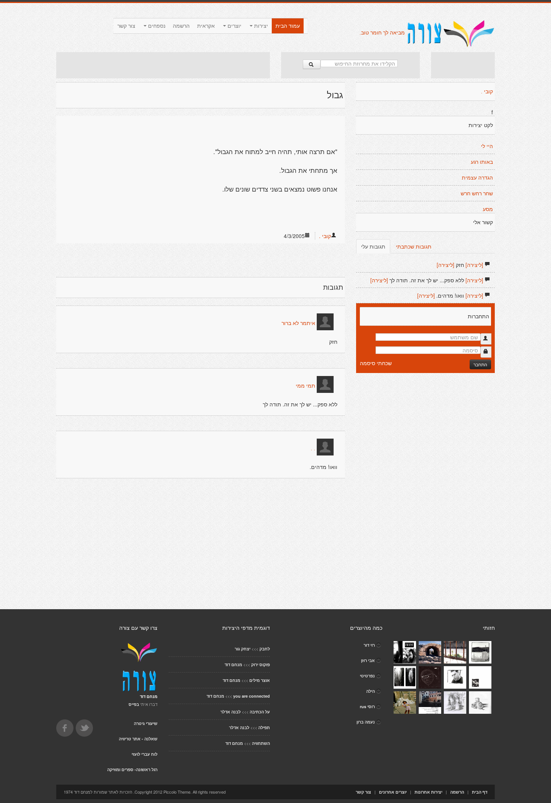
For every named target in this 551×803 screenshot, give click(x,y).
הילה (370, 691)
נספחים (156, 26)
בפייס (134, 704)
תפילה (264, 727)
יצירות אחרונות (428, 792)
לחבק (264, 649)
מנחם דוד (233, 664)
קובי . (325, 236)
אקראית (206, 26)
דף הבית (479, 792)
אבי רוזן (368, 660)
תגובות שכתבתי (413, 246)
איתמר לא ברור (298, 323)
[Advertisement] (163, 65)
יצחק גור (242, 649)
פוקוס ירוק (260, 664)
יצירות (260, 26)
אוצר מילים (259, 680)
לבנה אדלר (230, 712)
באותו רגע (482, 162)
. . (313, 448)
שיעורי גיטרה (145, 723)
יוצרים (233, 26)
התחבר (480, 364)
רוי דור (369, 645)
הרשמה (181, 26)
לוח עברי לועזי (144, 754)
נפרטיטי (367, 676)
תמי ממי (305, 386)
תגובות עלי (373, 246)
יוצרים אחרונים (393, 792)
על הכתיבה (260, 712)
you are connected (251, 696)
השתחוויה (261, 743)
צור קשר (126, 26)
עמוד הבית (288, 26)
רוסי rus (367, 706)
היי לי (487, 146)
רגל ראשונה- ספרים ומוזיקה (132, 769)
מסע (488, 209)
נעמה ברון (365, 722)
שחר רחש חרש (477, 193)
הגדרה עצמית (477, 178)
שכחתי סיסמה (376, 363)
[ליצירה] (474, 264)
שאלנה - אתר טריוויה (138, 739)
